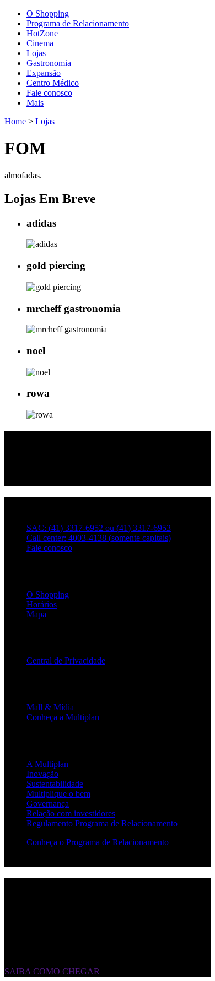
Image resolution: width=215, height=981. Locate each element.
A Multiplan (47, 764)
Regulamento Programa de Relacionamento (102, 823)
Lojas (36, 53)
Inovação (42, 774)
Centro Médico (52, 82)
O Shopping (47, 13)
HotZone (42, 33)
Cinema (39, 43)
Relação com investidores (70, 813)
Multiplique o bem (58, 793)
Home (15, 121)
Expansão (43, 73)
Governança (47, 803)
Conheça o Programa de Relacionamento (97, 842)
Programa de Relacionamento (77, 23)
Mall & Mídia (50, 707)
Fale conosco (49, 92)
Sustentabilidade (54, 783)
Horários (41, 604)
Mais (35, 102)
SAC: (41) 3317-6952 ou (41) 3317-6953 (98, 528)
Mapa (36, 614)
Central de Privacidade (65, 660)
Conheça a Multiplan (62, 717)
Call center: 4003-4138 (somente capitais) (98, 537)
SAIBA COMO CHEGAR (52, 971)
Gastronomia (48, 63)
